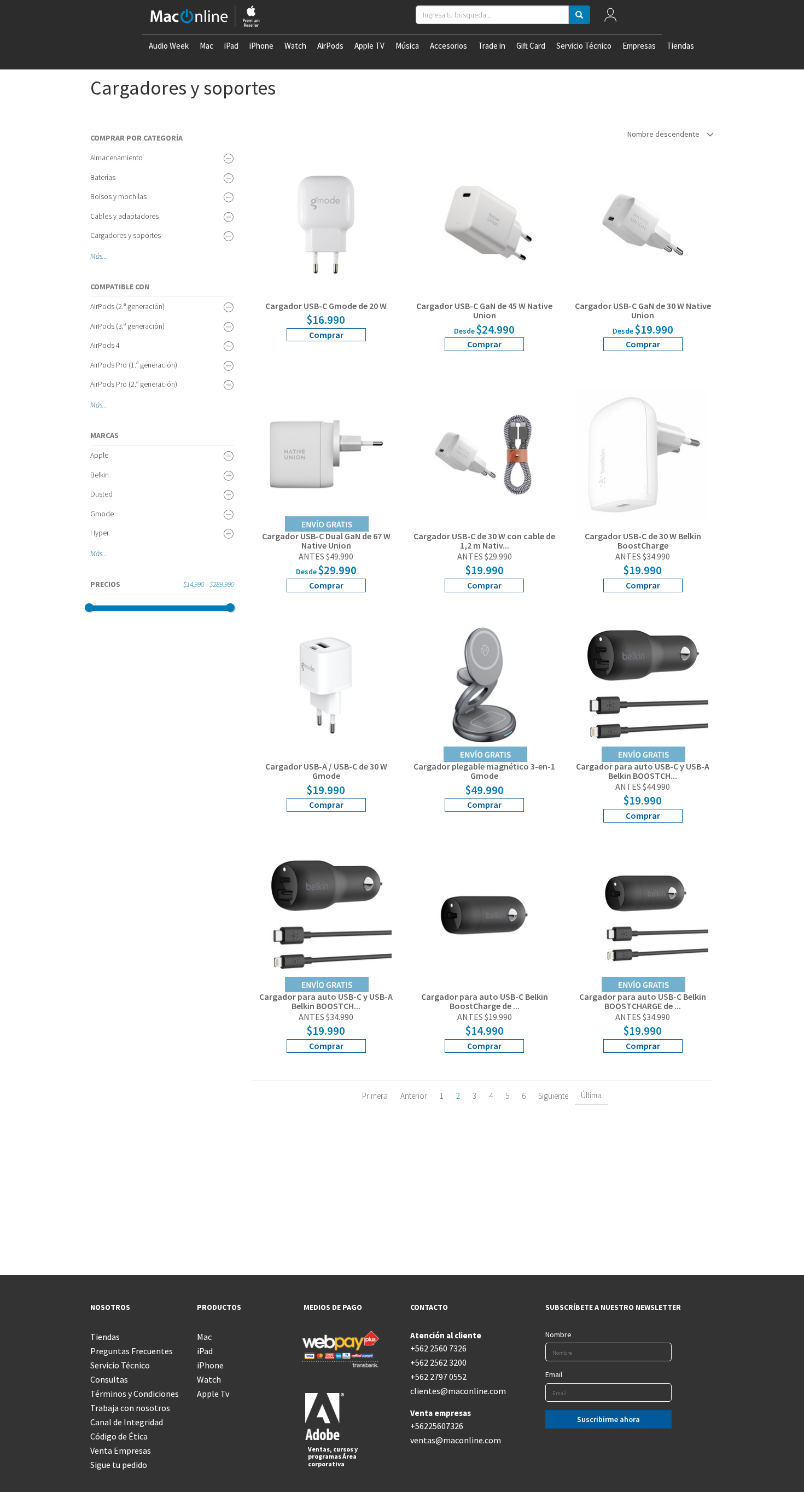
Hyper (99, 533)
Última (591, 1095)
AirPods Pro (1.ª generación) (133, 365)
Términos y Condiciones (134, 1393)
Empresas (639, 45)
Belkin (99, 475)
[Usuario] (610, 17)
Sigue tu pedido (118, 1464)
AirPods (330, 45)
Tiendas (680, 45)
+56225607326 (436, 1425)
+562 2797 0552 (438, 1376)
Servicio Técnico (583, 45)
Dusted (101, 494)
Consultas (109, 1379)
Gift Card (530, 45)
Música (407, 45)
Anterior (413, 1096)
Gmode (102, 513)
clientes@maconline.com (455, 1390)
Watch (295, 45)
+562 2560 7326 (438, 1348)
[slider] (89, 607)
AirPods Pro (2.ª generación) (133, 384)
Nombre (558, 1334)
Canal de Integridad (126, 1422)
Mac (206, 45)
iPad (231, 45)
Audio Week (169, 45)
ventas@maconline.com (455, 1440)
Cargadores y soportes (125, 235)
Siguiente (553, 1096)
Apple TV (369, 45)
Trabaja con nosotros (130, 1407)
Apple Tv (213, 1393)
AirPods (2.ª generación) (127, 306)
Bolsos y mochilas (118, 196)
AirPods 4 (105, 345)
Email (553, 1374)
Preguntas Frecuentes (131, 1350)
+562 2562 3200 (438, 1362)
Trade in (491, 45)
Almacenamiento (116, 157)
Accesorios (448, 45)
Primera (375, 1096)
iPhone (261, 45)
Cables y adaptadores (124, 216)
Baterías (102, 177)
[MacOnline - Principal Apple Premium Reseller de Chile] (205, 17)
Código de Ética (119, 1436)
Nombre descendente (664, 134)
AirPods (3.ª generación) (127, 326)
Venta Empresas (120, 1450)
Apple (99, 455)
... (104, 256)
